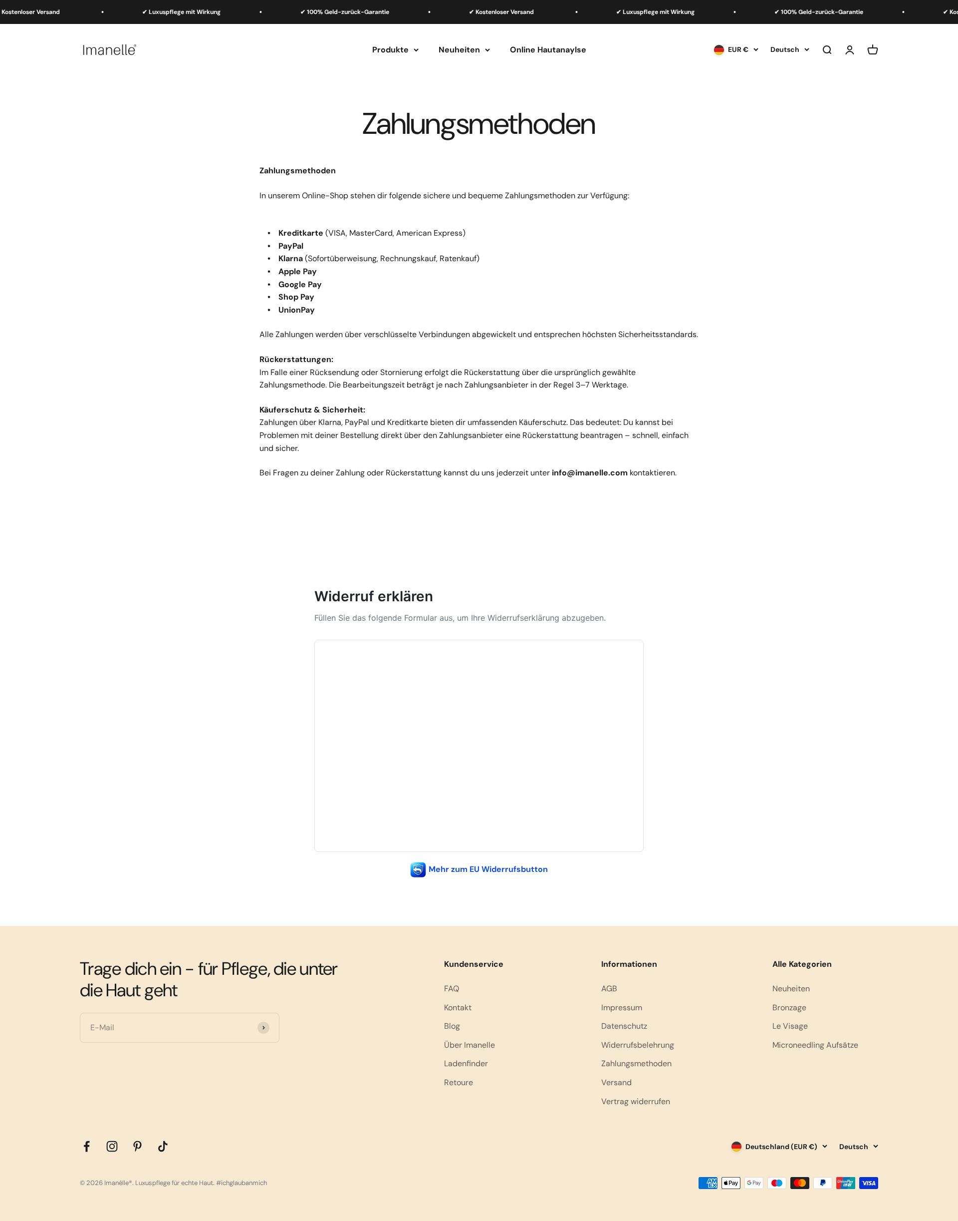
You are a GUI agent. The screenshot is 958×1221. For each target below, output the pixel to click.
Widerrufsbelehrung (637, 1045)
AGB (609, 988)
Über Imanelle (469, 1045)
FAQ (451, 988)
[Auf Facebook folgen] (86, 1146)
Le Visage (790, 1026)
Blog (452, 1026)
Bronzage (789, 1007)
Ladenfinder (466, 1063)
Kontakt (458, 1007)
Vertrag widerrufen (635, 1101)
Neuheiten (459, 49)
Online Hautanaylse (548, 49)
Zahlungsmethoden (636, 1063)
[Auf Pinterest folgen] (137, 1146)
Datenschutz (624, 1026)
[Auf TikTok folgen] (163, 1146)
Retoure (458, 1082)
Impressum (621, 1007)
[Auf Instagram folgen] (112, 1146)
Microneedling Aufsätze (815, 1045)
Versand (616, 1082)
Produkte (390, 49)
